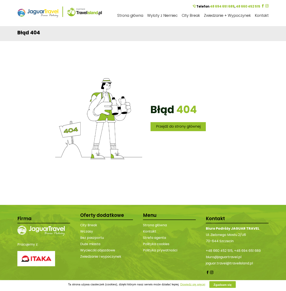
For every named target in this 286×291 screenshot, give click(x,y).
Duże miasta (90, 244)
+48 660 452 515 (219, 250)
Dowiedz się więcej (192, 284)
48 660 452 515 (248, 6)
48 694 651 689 (222, 6)
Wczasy (86, 231)
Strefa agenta (154, 237)
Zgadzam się (223, 284)
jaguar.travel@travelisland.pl (229, 263)
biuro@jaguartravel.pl (223, 257)
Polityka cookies (156, 244)
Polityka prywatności (160, 250)
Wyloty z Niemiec (162, 15)
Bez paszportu (92, 237)
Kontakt (262, 15)
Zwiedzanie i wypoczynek (100, 256)
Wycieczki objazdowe (97, 250)
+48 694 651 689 (247, 250)
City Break (191, 15)
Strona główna (130, 15)
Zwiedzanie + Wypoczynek (227, 15)
